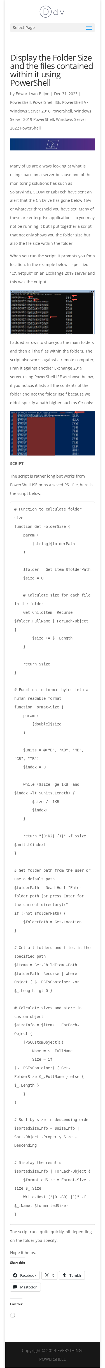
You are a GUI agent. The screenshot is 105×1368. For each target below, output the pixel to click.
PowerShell (20, 102)
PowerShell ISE (46, 102)
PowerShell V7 (75, 102)
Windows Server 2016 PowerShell (41, 111)
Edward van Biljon (33, 93)
